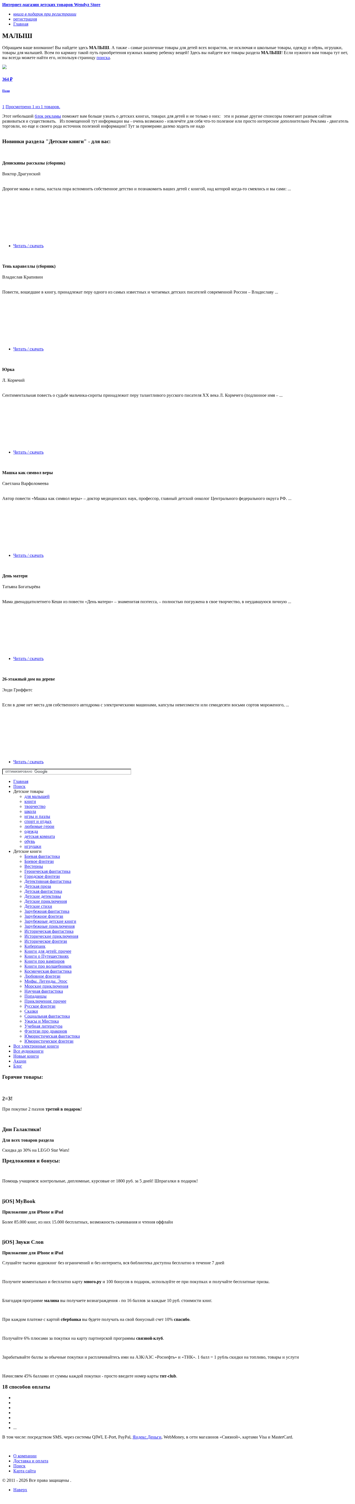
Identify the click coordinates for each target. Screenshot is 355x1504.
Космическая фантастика (48, 971)
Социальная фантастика (47, 1016)
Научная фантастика (43, 991)
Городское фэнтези (42, 876)
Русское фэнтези (39, 1006)
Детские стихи (38, 906)
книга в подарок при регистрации (44, 14)
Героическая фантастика (47, 871)
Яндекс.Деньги (147, 1437)
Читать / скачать (28, 245)
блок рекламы (48, 116)
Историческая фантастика (48, 931)
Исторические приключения (51, 936)
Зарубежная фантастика (46, 911)
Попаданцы (35, 996)
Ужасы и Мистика (41, 1021)
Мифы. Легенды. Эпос (45, 981)
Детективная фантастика (47, 881)
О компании (25, 1456)
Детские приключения (45, 901)
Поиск (19, 786)
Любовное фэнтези (42, 976)
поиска (103, 57)
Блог (17, 1066)
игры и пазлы (37, 816)
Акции (19, 1061)
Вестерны (33, 866)
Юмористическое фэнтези (48, 1041)
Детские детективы (42, 896)
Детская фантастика (43, 891)
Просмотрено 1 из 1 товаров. (33, 106)
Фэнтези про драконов (45, 1031)
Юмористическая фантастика (52, 1036)
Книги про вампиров (44, 961)
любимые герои (39, 826)
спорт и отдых (38, 821)
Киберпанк (34, 946)
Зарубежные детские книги (50, 921)
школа (30, 811)
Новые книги (26, 1056)
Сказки (31, 1011)
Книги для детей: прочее (47, 951)
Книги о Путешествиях (46, 956)
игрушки (32, 846)
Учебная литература (43, 1026)
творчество (34, 806)
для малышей (37, 796)
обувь (29, 841)
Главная (20, 781)
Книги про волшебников (48, 966)
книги (30, 801)
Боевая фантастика (42, 856)
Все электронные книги (36, 1046)
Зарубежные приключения (49, 926)
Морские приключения (46, 986)
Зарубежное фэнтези (43, 916)
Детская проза (37, 886)
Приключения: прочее (45, 1001)
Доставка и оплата (30, 1460)
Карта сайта (24, 1470)
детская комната (39, 836)
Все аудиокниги (28, 1051)
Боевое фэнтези (39, 861)
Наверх (20, 1489)
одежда (31, 831)
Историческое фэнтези (45, 941)
